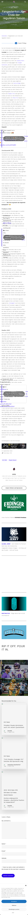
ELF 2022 (4, 460)
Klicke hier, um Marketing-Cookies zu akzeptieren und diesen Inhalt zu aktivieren (14, 138)
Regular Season (12, 460)
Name (4, 844)
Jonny (8, 22)
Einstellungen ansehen (14, 909)
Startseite (4, 36)
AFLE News (11, 790)
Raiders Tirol (11, 93)
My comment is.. (6, 820)
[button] (26, 885)
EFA (16, 790)
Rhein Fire (15, 97)
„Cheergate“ (12, 303)
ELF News (14, 7)
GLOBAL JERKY (6, 544)
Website (4, 858)
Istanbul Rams (20, 60)
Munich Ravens (8, 795)
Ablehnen (14, 905)
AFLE (5, 790)
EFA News (7, 792)
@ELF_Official (7, 223)
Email (4, 851)
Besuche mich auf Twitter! (16, 480)
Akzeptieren (14, 901)
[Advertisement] (14, 574)
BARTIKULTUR (6, 613)
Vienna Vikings (17, 83)
